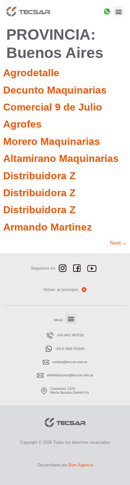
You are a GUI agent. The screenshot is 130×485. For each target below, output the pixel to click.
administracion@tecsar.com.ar (70, 375)
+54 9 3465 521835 (70, 349)
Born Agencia (80, 465)
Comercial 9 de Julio (52, 107)
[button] (118, 11)
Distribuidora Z (39, 175)
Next (118, 243)
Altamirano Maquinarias (61, 158)
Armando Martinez (47, 227)
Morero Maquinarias (51, 141)
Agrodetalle (31, 72)
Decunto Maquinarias (55, 90)
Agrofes (22, 124)
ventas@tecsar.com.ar (69, 362)
